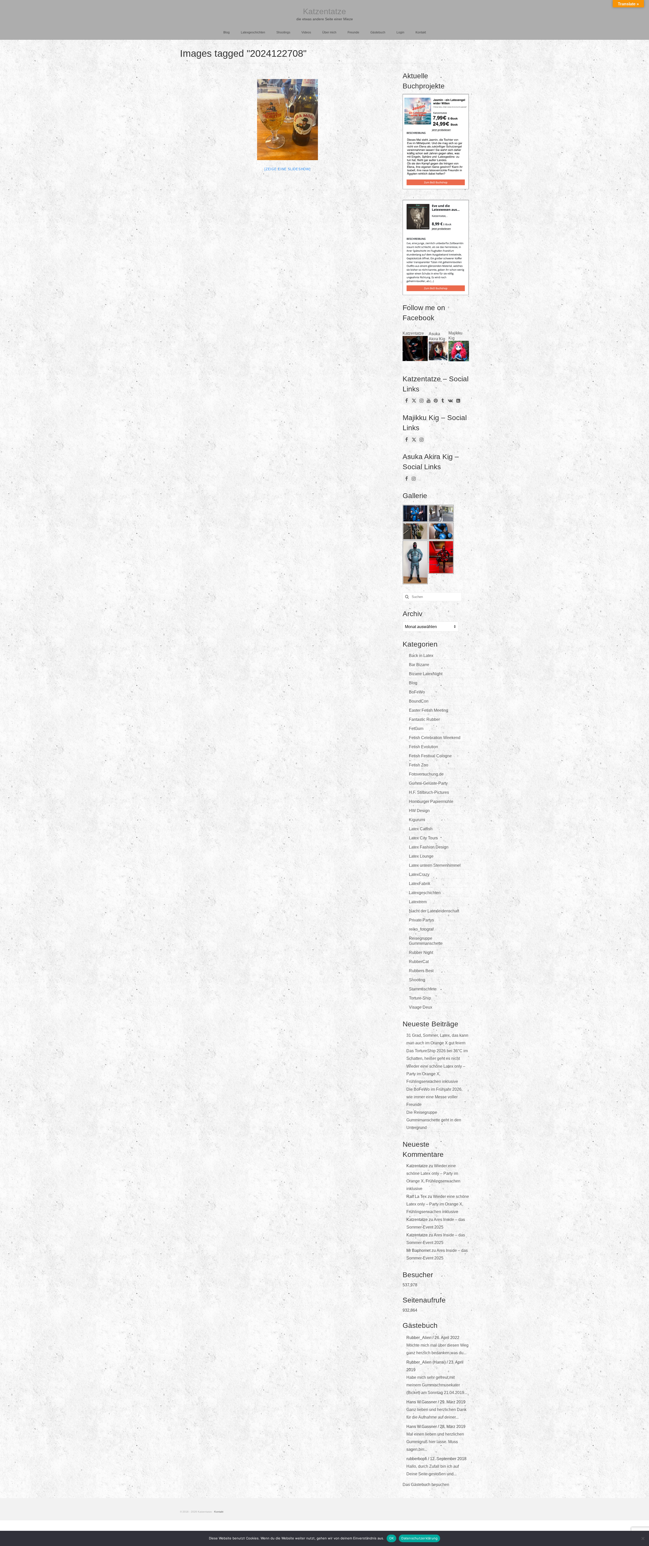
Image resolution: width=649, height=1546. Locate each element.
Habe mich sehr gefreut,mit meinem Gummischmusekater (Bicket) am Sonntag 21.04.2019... (436, 1385)
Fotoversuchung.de (426, 774)
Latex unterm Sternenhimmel (435, 865)
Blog (413, 683)
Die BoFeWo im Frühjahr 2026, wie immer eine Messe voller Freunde (434, 1097)
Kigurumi (417, 820)
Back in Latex (421, 655)
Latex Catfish (420, 829)
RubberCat (419, 961)
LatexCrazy (419, 874)
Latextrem (418, 902)
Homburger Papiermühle (431, 801)
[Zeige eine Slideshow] (287, 169)
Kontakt (218, 1511)
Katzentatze (324, 11)
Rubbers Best (421, 971)
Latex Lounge (421, 856)
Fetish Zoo (418, 765)
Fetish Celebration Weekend (434, 738)
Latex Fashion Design (428, 847)
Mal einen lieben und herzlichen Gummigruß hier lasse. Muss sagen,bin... (435, 1441)
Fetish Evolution (423, 747)
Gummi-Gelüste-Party (428, 783)
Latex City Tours (423, 838)
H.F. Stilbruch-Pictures (429, 792)
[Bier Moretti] (287, 119)
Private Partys (421, 920)
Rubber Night (421, 952)
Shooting (417, 980)
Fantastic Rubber (424, 719)
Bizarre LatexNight (425, 674)
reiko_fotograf (421, 929)
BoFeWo (417, 692)
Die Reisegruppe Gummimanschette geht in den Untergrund (433, 1120)
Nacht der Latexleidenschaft (434, 911)
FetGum (416, 728)
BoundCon (418, 701)
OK (391, 1538)
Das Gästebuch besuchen (426, 1484)
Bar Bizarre (419, 665)
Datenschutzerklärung (419, 1538)
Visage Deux (420, 1007)
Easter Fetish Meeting (428, 710)
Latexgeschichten (425, 893)
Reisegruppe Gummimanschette (426, 941)
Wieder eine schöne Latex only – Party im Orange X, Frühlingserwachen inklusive (435, 1074)
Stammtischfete (423, 989)
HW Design (419, 810)
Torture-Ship (420, 998)
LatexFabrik (419, 883)
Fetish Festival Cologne (430, 756)
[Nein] (642, 1538)
